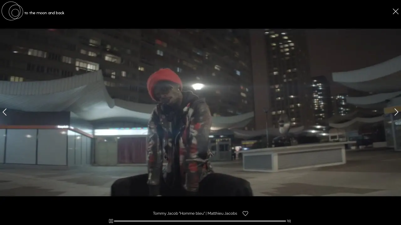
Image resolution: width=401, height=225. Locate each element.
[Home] (33, 19)
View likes (257, 216)
